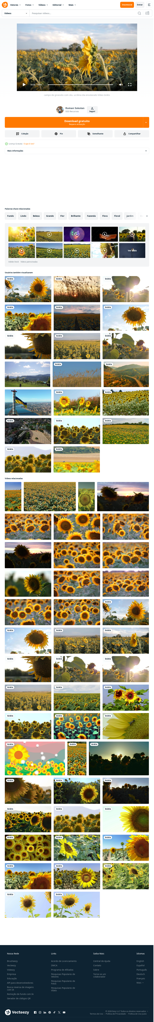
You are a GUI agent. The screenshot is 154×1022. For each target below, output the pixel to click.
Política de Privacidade (113, 1013)
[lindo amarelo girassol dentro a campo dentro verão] (28, 905)
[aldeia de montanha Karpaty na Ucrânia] (27, 374)
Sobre (95, 969)
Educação (11, 978)
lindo (23, 215)
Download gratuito (76, 122)
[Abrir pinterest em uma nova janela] (49, 1012)
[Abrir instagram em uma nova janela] (40, 1012)
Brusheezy (12, 961)
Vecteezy (11, 965)
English (138, 961)
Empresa (11, 974)
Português (140, 969)
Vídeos (41, 4)
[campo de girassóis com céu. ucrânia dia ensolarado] (28, 289)
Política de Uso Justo (135, 1013)
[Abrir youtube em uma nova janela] (64, 1012)
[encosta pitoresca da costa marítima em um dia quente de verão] (77, 289)
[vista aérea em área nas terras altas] (126, 374)
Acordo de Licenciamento (63, 961)
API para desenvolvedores (20, 982)
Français (139, 978)
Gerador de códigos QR (18, 998)
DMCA (53, 965)
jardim (130, 215)
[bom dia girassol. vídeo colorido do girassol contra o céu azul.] (77, 402)
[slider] (79, 84)
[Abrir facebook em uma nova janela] (35, 1012)
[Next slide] (142, 216)
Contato (96, 965)
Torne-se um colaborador (98, 975)
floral (117, 215)
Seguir (91, 111)
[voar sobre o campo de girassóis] (126, 431)
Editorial (57, 4)
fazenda (91, 215)
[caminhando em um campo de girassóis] (126, 402)
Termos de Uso (94, 1013)
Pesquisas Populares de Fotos (62, 982)
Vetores (14, 4)
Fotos (28, 4)
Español (139, 965)
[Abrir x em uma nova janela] (59, 1012)
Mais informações (15, 151)
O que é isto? (29, 143)
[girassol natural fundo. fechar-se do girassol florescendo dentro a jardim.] (77, 848)
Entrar (137, 4)
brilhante (75, 215)
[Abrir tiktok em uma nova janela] (54, 1012)
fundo (10, 215)
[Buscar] (137, 13)
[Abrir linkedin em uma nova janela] (45, 1012)
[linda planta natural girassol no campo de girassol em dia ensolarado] (28, 318)
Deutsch (139, 974)
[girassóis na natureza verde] (77, 431)
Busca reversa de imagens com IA (20, 988)
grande (50, 215)
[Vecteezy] (5, 5)
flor (62, 215)
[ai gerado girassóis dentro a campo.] (77, 726)
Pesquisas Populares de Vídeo (62, 989)
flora (105, 215)
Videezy (10, 969)
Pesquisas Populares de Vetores (62, 975)
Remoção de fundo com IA (20, 994)
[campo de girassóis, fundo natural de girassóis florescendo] (126, 726)
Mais (71, 4)
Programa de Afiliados (61, 969)
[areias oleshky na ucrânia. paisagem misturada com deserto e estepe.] (77, 374)
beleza (36, 215)
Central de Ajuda (100, 961)
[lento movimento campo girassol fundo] (126, 876)
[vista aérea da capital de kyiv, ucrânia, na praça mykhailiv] (28, 431)
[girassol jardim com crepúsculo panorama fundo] (35, 758)
